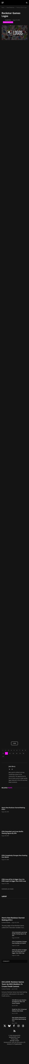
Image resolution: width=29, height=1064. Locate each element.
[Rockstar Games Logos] (14, 32)
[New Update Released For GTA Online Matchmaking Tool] (6, 1020)
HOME (14, 743)
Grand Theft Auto (8, 22)
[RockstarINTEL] (14, 2)
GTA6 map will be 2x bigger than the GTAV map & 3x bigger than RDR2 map (14, 880)
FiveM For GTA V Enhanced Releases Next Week (19, 1010)
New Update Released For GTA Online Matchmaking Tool (19, 1019)
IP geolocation (18, 1044)
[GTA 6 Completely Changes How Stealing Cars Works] (14, 846)
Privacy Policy (14, 1039)
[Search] (26, 2)
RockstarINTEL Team (14, 1037)
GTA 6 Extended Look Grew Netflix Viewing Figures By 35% (12, 832)
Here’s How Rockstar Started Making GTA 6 (13, 808)
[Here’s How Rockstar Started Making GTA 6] (14, 798)
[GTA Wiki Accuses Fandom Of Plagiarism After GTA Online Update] (6, 1002)
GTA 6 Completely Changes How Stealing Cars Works (14, 856)
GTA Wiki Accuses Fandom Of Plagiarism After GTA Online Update (19, 1001)
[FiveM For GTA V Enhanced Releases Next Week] (6, 1011)
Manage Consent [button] (14, 1040)
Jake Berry (8, 20)
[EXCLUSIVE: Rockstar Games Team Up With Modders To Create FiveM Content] (14, 972)
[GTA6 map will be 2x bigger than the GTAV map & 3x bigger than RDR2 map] (14, 869)
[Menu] (3, 2)
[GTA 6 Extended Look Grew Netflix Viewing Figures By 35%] (14, 822)
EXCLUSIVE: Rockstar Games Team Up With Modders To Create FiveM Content (13, 984)
